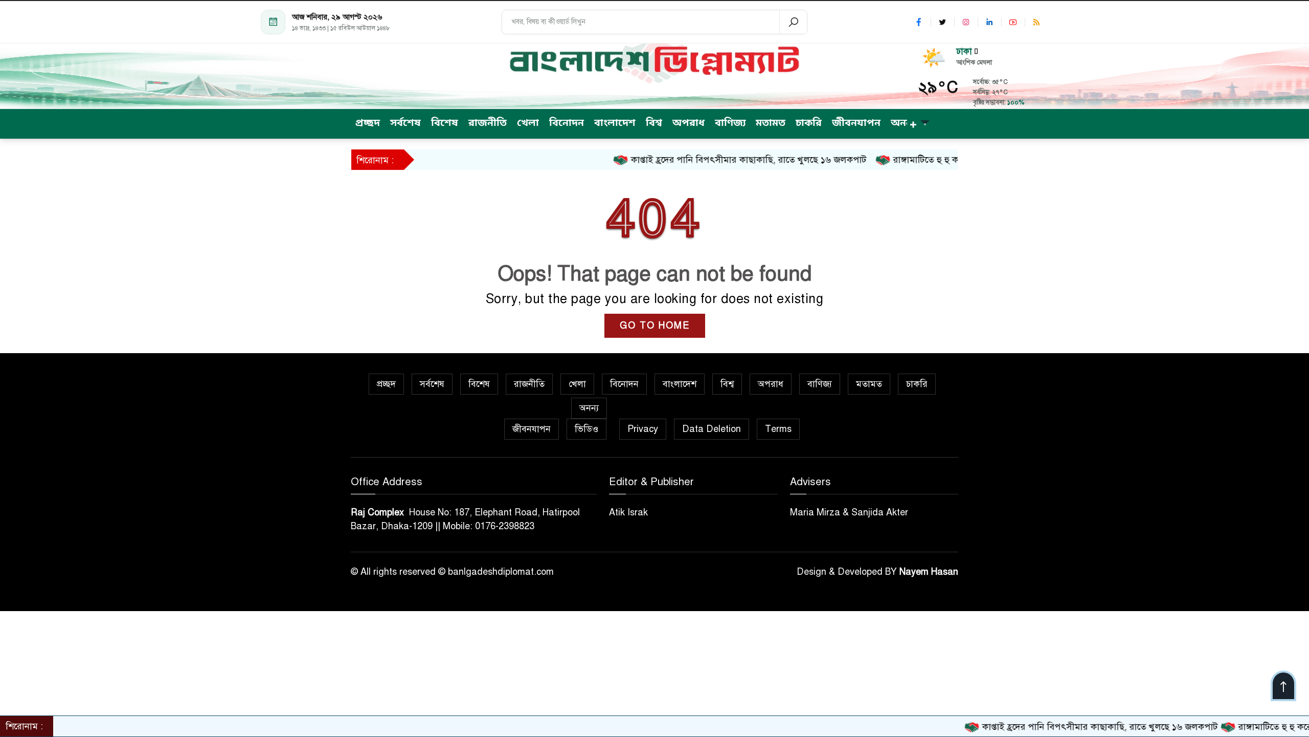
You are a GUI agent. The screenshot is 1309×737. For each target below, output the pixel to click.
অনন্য (589, 408)
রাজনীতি (529, 383)
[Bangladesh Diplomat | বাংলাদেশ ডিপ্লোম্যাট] (654, 61)
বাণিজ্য (819, 383)
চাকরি (917, 383)
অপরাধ (770, 383)
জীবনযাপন (531, 429)
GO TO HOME (655, 325)
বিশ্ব (727, 383)
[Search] (793, 22)
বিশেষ (479, 383)
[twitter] (942, 22)
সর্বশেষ (432, 383)
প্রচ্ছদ (386, 383)
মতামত (869, 383)
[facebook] (918, 22)
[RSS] (1036, 22)
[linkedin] (989, 22)
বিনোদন (624, 383)
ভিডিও (586, 429)
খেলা (577, 383)
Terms (778, 429)
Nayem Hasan (928, 571)
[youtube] (1013, 22)
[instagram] (966, 22)
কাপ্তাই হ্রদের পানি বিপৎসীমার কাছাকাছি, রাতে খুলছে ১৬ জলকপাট (716, 159)
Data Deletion (711, 429)
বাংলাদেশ (679, 383)
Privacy (642, 429)
